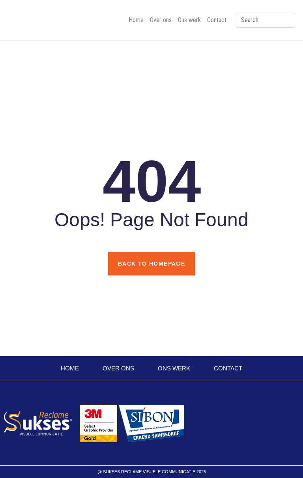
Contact (216, 20)
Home (136, 20)
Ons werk (189, 20)
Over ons (161, 20)
